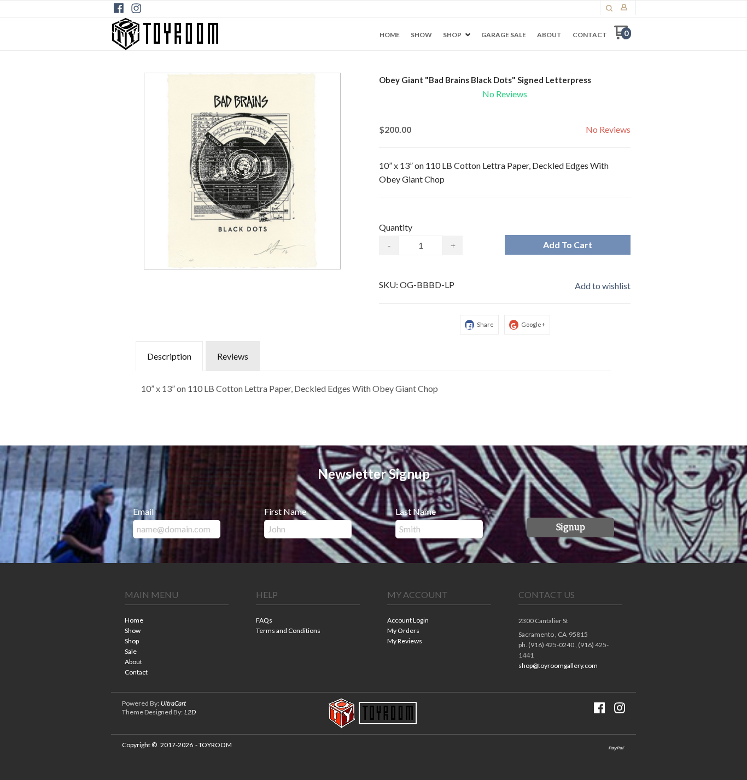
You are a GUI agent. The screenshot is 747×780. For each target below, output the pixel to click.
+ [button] (453, 245)
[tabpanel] (373, 386)
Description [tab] (169, 356)
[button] (609, 8)
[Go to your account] (624, 8)
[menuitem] (390, 35)
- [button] (389, 245)
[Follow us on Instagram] (136, 8)
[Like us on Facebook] (119, 8)
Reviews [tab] (232, 356)
